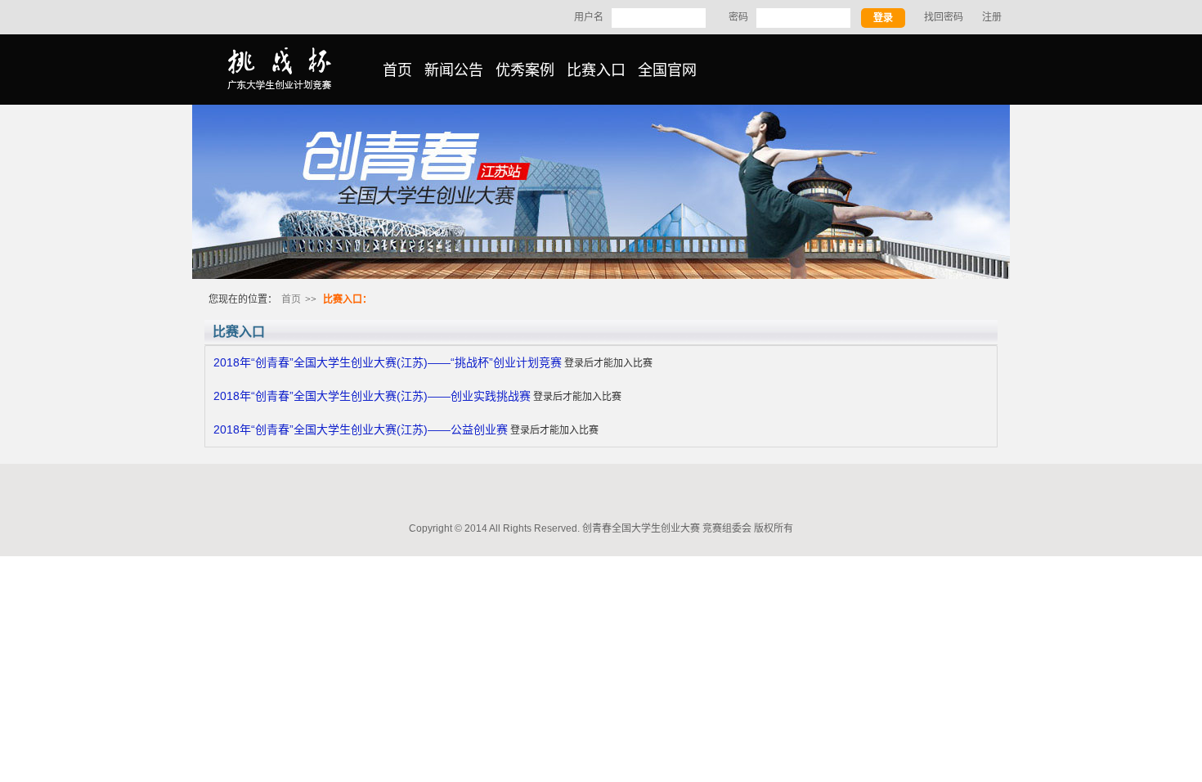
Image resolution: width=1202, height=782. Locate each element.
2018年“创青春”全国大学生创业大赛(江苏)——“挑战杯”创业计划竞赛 (387, 362)
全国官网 (667, 70)
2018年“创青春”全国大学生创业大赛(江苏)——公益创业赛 (360, 429)
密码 (738, 17)
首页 (397, 70)
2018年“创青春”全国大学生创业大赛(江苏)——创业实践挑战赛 (372, 395)
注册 (992, 17)
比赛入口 (596, 70)
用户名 (588, 17)
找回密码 (943, 17)
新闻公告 (453, 70)
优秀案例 (525, 70)
